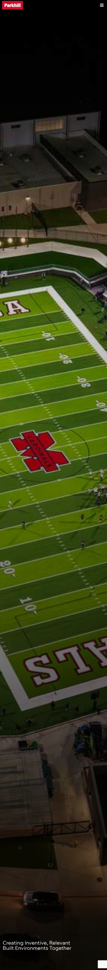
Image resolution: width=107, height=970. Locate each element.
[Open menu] (102, 5)
